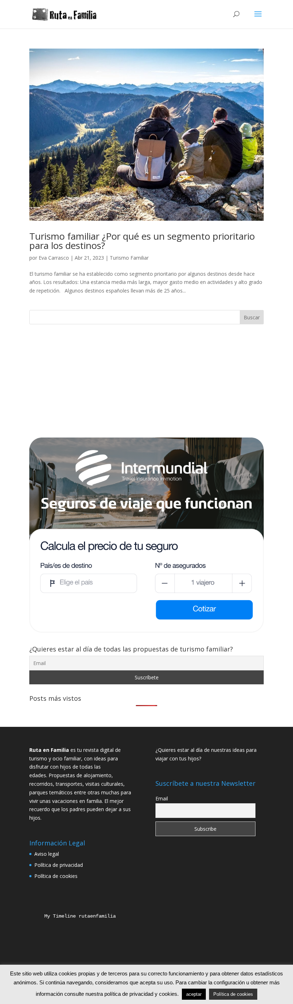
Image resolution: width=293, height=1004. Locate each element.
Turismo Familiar (129, 257)
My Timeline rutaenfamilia (74, 916)
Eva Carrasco (54, 257)
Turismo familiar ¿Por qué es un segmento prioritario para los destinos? (142, 241)
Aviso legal (46, 853)
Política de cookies (56, 876)
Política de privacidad (58, 864)
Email (161, 798)
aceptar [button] (194, 994)
